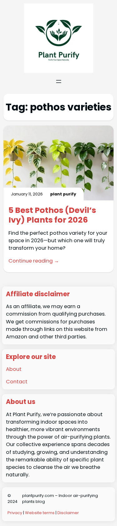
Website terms (40, 512)
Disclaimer (68, 512)
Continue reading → (33, 260)
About (14, 369)
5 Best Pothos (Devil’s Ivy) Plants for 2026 (52, 214)
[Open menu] (58, 81)
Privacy (14, 512)
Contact (16, 381)
